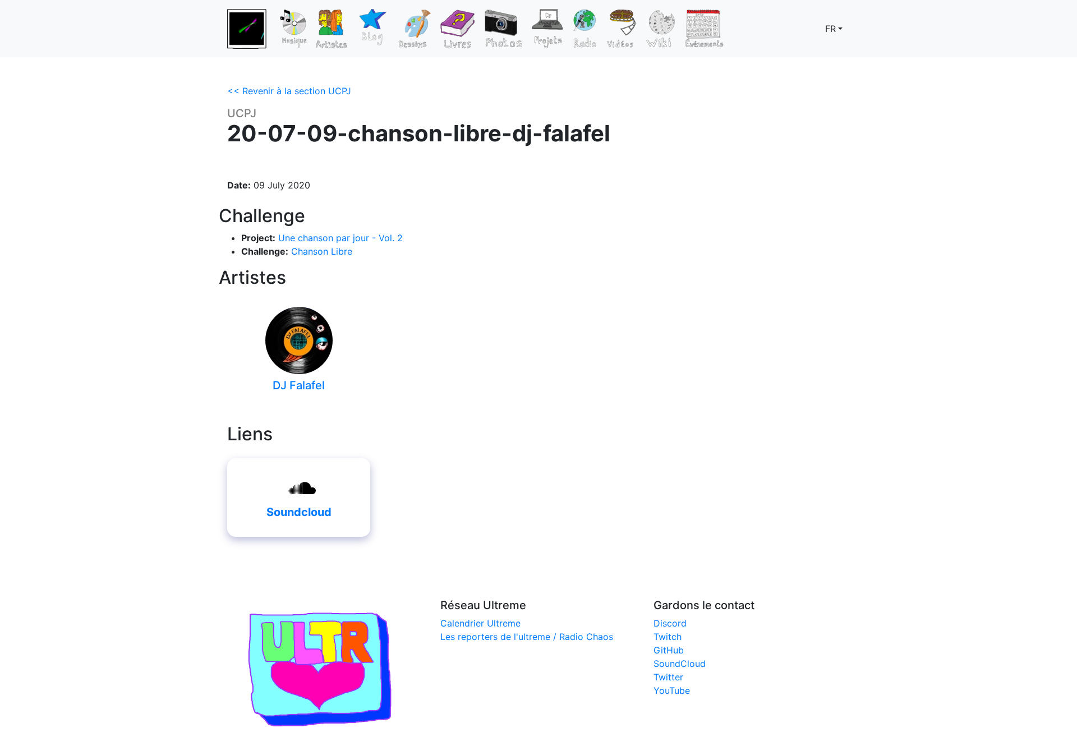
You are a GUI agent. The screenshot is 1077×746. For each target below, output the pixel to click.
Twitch (667, 636)
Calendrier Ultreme (480, 623)
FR (830, 28)
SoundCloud (679, 663)
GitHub (668, 650)
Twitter (668, 677)
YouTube (671, 690)
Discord (670, 623)
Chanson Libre (321, 251)
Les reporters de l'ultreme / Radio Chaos (526, 636)
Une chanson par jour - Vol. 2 (340, 237)
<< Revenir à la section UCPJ (289, 90)
